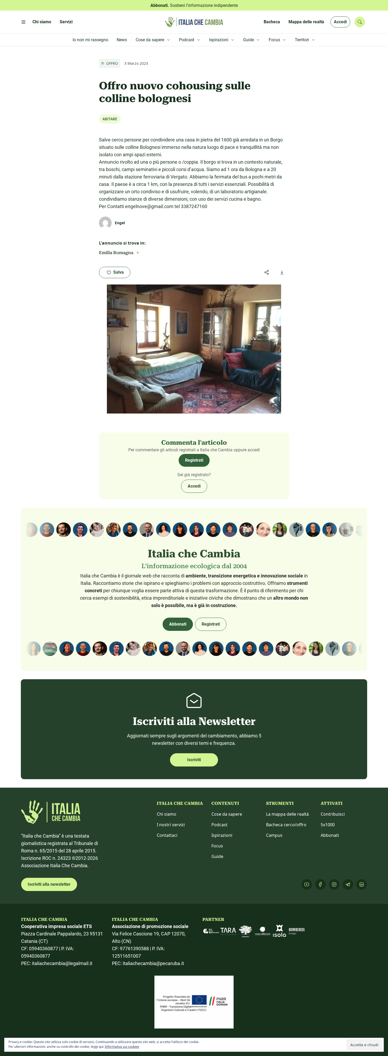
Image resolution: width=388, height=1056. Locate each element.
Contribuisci (333, 814)
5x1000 (328, 825)
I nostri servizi (171, 825)
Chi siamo (166, 814)
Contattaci (167, 835)
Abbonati (177, 624)
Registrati (194, 460)
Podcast (219, 825)
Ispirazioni (221, 835)
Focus (217, 846)
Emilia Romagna (116, 252)
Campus (274, 835)
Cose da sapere (226, 814)
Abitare (109, 119)
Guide (217, 856)
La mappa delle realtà (287, 814)
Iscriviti (194, 759)
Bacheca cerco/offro (286, 825)
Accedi (340, 21)
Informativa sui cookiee (122, 1046)
